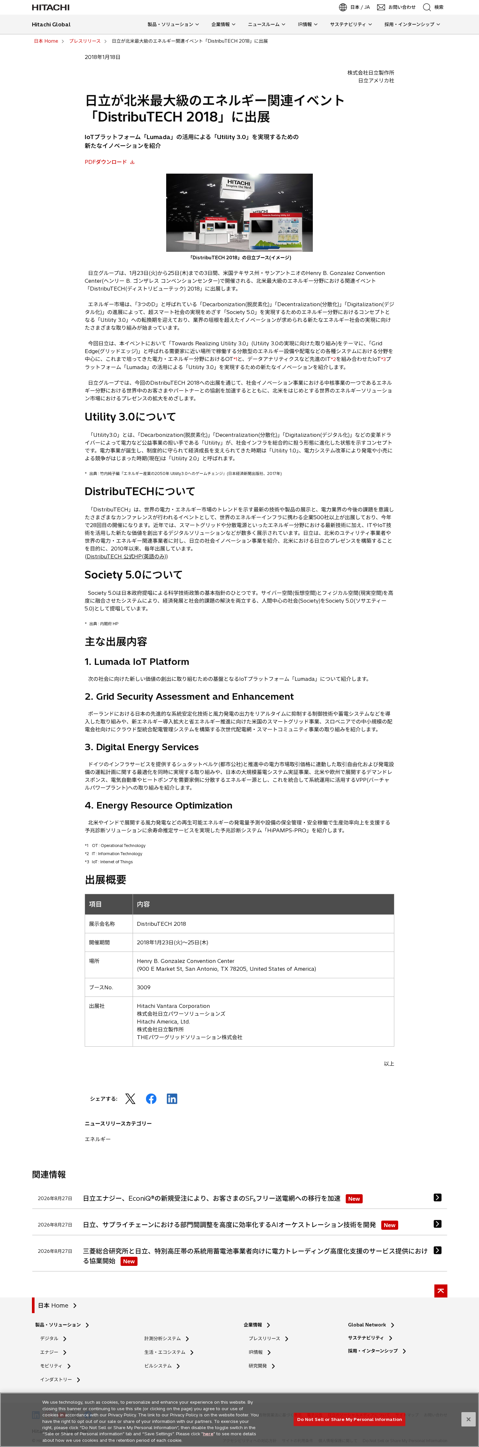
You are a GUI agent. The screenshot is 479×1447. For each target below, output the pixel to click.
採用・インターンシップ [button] (409, 24)
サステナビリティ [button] (348, 24)
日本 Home (53, 1305)
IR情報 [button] (305, 24)
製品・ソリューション (58, 1325)
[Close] (468, 1419)
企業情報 (253, 1325)
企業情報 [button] (220, 24)
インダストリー (56, 1380)
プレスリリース (264, 1338)
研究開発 (260, 1366)
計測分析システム (162, 1338)
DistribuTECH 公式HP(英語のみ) (126, 556)
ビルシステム (158, 1366)
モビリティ (51, 1366)
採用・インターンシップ (373, 1351)
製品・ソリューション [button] (170, 24)
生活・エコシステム (164, 1352)
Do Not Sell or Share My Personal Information (349, 1419)
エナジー (49, 1352)
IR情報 (256, 1352)
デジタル (49, 1338)
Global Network (367, 1325)
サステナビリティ (366, 1338)
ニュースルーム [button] (264, 24)
